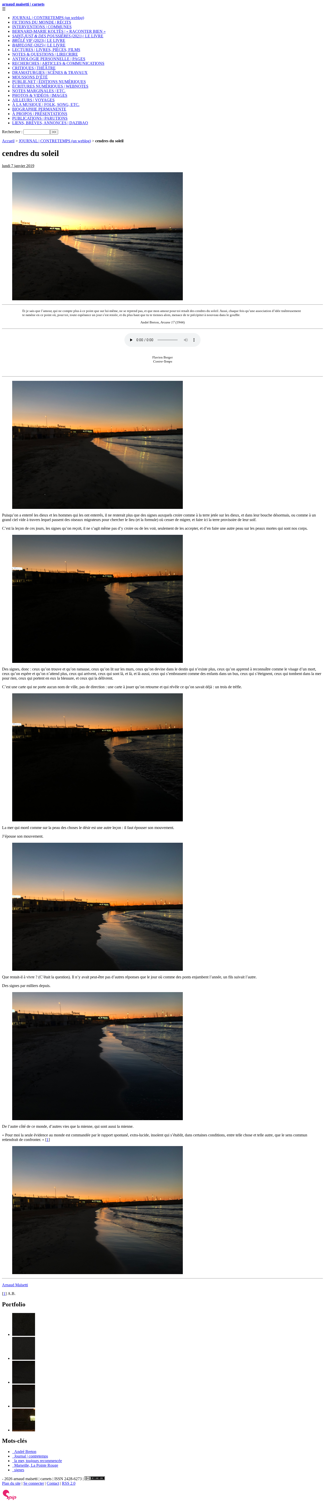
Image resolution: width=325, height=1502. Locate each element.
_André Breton (24, 1451)
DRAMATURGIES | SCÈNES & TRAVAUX (50, 72)
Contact (53, 1483)
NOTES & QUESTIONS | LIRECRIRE (45, 54)
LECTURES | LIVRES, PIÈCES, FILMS (46, 50)
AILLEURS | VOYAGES (33, 100)
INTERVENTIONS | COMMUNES (42, 27)
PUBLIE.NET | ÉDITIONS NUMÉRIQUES (49, 82)
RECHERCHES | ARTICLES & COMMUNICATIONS (58, 63)
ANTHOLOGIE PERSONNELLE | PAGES (48, 59)
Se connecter (33, 1483)
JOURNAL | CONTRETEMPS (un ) (48, 17)
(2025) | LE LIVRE (39, 45)
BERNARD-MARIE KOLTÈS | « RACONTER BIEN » (59, 31)
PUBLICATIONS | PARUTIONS (40, 118)
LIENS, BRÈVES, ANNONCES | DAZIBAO (50, 123)
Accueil (8, 141)
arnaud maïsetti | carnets (23, 4)
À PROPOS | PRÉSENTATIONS (39, 114)
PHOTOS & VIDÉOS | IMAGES (39, 95)
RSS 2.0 (68, 1483)
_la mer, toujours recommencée (37, 1461)
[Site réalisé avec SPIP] (9, 1499)
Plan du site (11, 1483)
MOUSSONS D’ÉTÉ (30, 77)
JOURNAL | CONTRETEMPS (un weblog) (55, 141)
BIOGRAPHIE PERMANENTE (39, 109)
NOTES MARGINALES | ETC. (39, 91)
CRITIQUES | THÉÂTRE (34, 68)
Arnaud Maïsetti (15, 1285)
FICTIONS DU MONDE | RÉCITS (41, 22)
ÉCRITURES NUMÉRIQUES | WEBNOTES (50, 86)
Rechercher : (12, 132)
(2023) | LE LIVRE (38, 40)
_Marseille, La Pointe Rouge (35, 1465)
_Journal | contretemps (30, 1456)
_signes (18, 1470)
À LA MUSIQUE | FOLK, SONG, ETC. (45, 104)
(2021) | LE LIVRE (57, 36)
